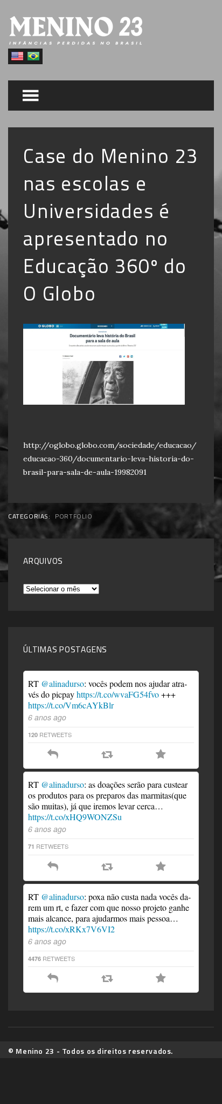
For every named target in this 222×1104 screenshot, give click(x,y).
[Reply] (52, 754)
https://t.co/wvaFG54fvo (118, 694)
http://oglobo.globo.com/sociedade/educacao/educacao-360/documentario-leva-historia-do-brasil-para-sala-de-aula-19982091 (110, 458)
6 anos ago (47, 717)
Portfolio (73, 516)
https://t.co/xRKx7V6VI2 (71, 929)
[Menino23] (75, 41)
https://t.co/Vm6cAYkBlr (71, 705)
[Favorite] (161, 754)
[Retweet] (107, 754)
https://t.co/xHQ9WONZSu (75, 816)
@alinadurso (62, 683)
